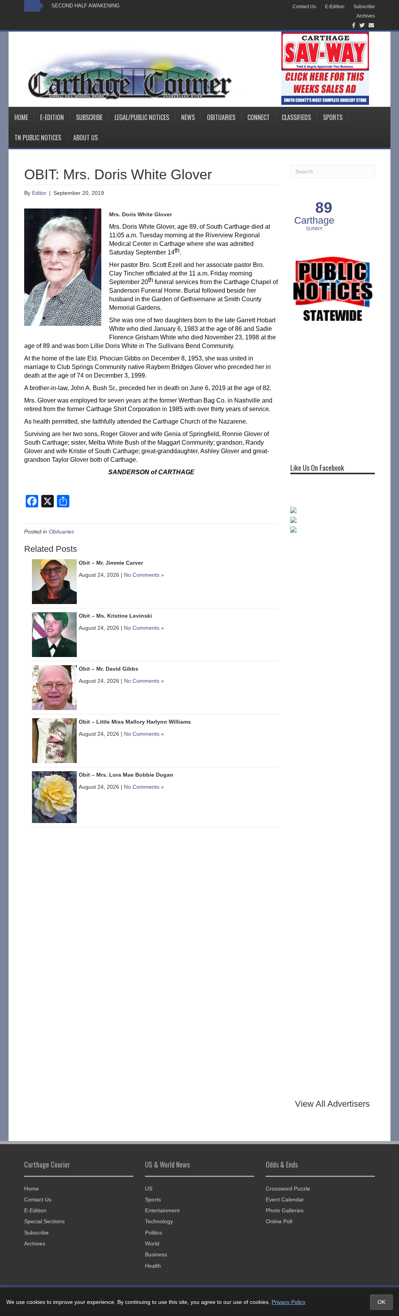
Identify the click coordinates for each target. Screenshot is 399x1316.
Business (156, 1254)
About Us (85, 137)
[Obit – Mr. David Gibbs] (54, 687)
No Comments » (144, 575)
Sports (333, 117)
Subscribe (364, 6)
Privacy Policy (288, 1302)
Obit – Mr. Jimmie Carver (111, 563)
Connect (258, 117)
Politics (153, 1232)
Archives (366, 16)
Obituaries (221, 117)
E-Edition (334, 6)
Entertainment (162, 1210)
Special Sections (44, 1221)
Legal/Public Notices (142, 117)
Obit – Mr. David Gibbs (108, 669)
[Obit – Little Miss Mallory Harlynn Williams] (54, 740)
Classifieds (296, 117)
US (148, 1188)
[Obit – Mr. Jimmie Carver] (54, 581)
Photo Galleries (285, 1210)
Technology (159, 1221)
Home (21, 117)
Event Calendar (285, 1199)
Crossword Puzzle (288, 1188)
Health (153, 1266)
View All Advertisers (332, 1104)
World (152, 1243)
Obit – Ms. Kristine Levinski (115, 616)
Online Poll (279, 1221)
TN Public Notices (37, 137)
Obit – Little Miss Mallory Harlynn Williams (135, 722)
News (188, 117)
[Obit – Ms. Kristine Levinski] (54, 634)
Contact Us (304, 6)
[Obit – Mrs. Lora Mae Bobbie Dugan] (54, 796)
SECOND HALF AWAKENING (85, 6)
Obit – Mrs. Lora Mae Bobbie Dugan (126, 775)
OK (381, 1302)
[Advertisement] (344, 393)
